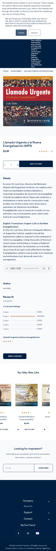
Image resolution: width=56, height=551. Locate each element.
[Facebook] (18, 533)
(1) (52, 151)
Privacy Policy (11, 548)
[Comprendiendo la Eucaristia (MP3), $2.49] (26, 395)
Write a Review (15, 356)
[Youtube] (37, 533)
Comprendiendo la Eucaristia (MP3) (27, 418)
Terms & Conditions (27, 548)
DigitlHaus (46, 548)
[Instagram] (28, 533)
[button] (18, 429)
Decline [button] (34, 32)
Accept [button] (21, 32)
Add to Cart (36, 164)
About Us (28, 506)
